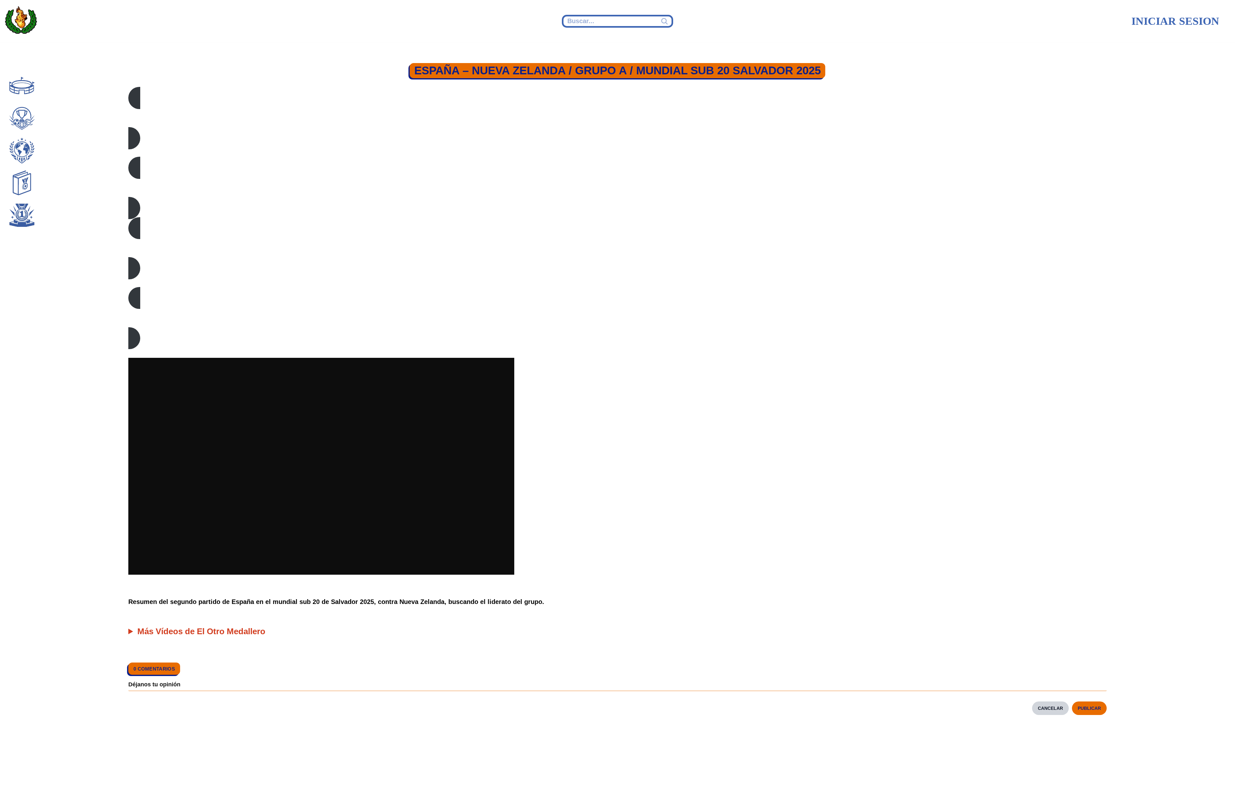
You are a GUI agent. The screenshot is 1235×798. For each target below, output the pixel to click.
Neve (310, 784)
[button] (617, 118)
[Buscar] (665, 21)
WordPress (426, 784)
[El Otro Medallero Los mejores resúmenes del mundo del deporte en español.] (21, 21)
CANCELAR (1050, 708)
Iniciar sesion (1175, 21)
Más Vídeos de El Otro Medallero (201, 631)
